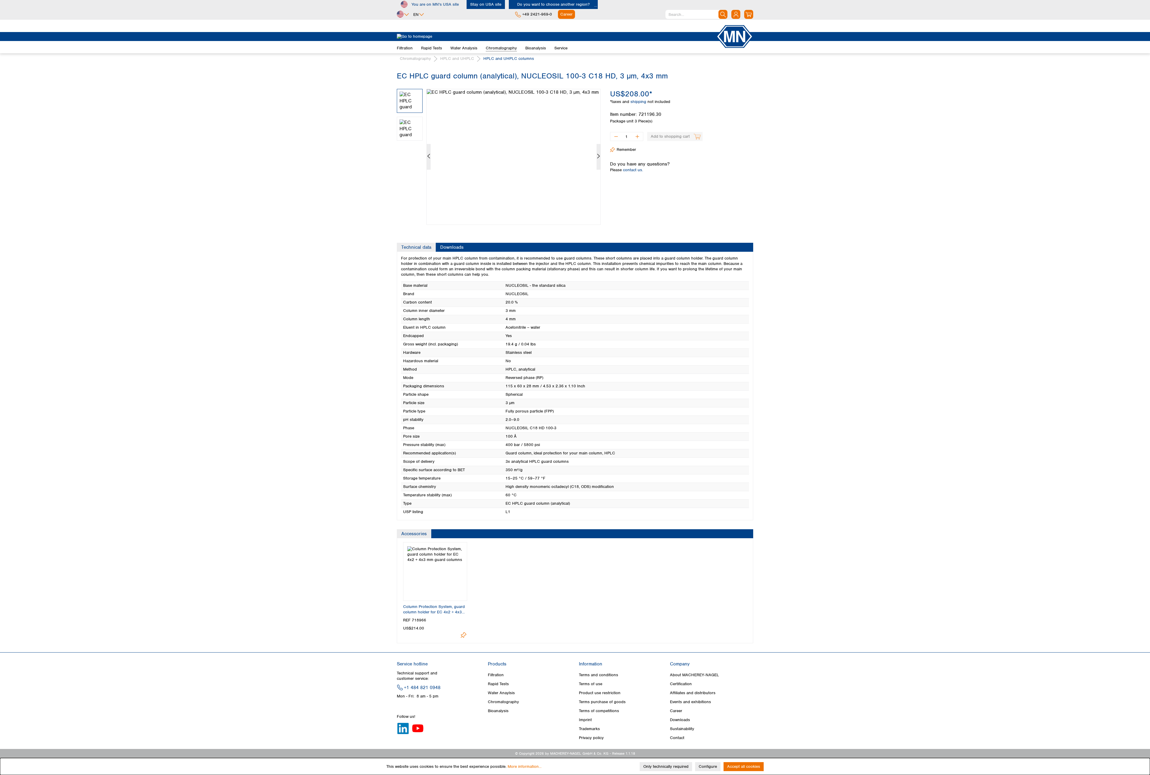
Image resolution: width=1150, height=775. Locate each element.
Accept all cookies (743, 766)
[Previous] (429, 157)
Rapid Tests (498, 683)
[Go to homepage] (556, 36)
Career (676, 710)
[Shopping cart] (748, 14)
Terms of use (590, 683)
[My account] (735, 14)
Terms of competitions (599, 710)
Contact (677, 737)
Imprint (585, 719)
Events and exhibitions (690, 701)
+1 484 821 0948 (422, 688)
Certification (681, 683)
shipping (638, 101)
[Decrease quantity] (616, 136)
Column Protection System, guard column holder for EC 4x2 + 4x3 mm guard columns (434, 609)
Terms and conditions (598, 674)
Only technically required (666, 766)
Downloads (680, 719)
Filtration (496, 674)
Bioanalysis (498, 710)
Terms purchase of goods (602, 701)
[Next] (598, 157)
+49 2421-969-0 (537, 14)
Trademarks (589, 728)
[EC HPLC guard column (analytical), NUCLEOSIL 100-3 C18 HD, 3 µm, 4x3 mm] (513, 157)
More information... (524, 766)
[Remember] (463, 635)
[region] (499, 152)
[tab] (416, 247)
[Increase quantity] (637, 136)
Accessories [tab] (414, 534)
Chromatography (503, 701)
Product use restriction (600, 692)
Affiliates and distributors (692, 692)
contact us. (633, 169)
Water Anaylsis (501, 692)
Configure (708, 766)
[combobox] (696, 14)
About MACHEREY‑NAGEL (694, 674)
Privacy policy (591, 737)
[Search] (722, 14)
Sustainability (682, 728)
